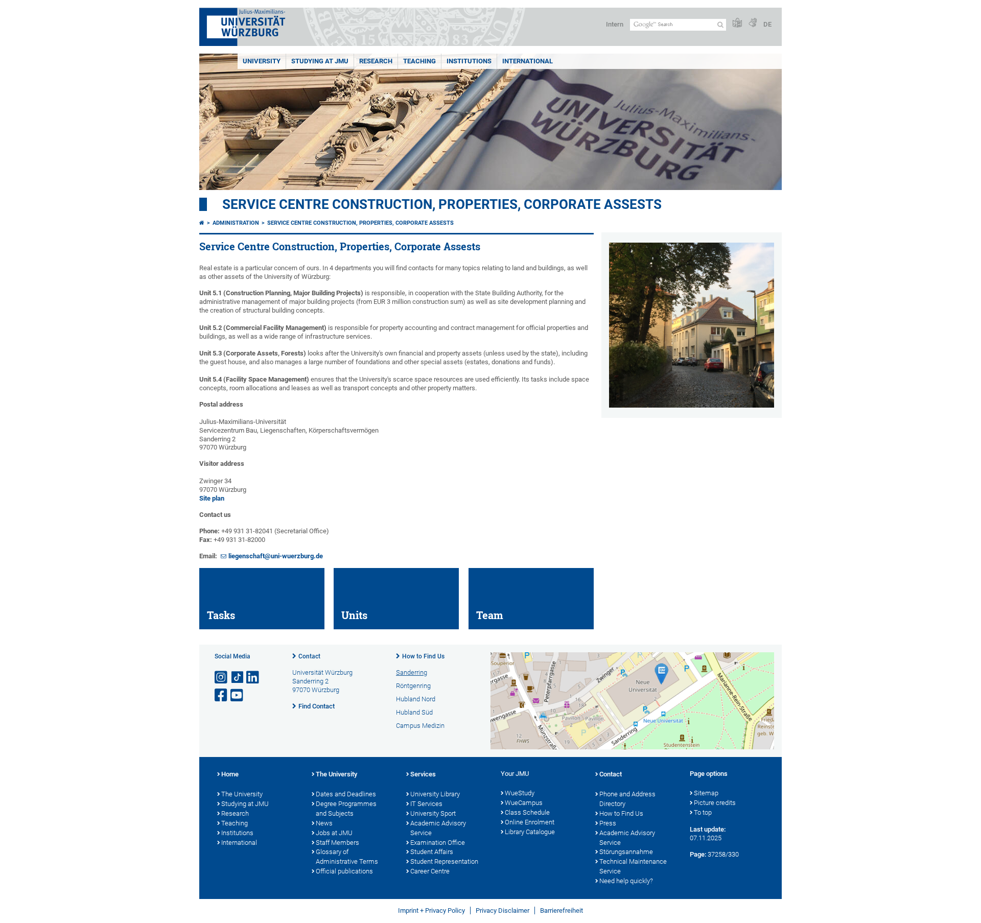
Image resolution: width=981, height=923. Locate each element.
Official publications (344, 871)
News (324, 823)
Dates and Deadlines (346, 794)
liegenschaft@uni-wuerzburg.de (275, 556)
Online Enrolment (529, 822)
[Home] (201, 223)
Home (230, 774)
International (527, 61)
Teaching (419, 61)
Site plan (211, 498)
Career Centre (430, 871)
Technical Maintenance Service (633, 866)
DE (767, 24)
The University (242, 794)
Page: (698, 854)
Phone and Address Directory (627, 799)
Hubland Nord (415, 699)
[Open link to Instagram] (222, 678)
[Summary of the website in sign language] (753, 23)
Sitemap (706, 793)
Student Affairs (431, 852)
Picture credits (715, 803)
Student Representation (444, 861)
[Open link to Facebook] (222, 695)
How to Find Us (423, 656)
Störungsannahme (626, 852)
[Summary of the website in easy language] (737, 23)
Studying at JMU (245, 804)
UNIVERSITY (262, 61)
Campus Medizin (420, 725)
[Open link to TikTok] (237, 678)
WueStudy (519, 793)
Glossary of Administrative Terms (347, 856)
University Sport (433, 813)
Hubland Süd (414, 712)
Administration (236, 223)
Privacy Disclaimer (502, 910)
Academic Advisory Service (438, 828)
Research (235, 813)
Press (607, 823)
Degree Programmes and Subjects (346, 808)
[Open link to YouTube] (237, 695)
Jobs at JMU (334, 833)
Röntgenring (413, 686)
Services (423, 774)
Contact (309, 656)
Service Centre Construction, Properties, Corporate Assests (442, 204)
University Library (435, 794)
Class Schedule (527, 812)
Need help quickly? (626, 881)
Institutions (237, 833)
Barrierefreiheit (561, 910)
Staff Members (337, 842)
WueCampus (524, 803)
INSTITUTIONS (469, 61)
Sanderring (411, 672)
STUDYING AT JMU (319, 61)
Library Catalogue (530, 832)
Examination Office (437, 842)
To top (703, 812)
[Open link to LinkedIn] (253, 678)
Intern (614, 24)
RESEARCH (375, 61)
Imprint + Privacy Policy (431, 910)
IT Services (426, 804)
